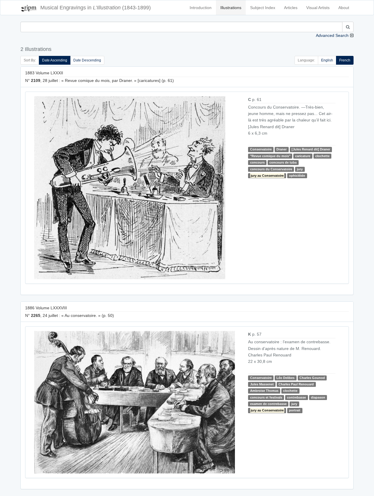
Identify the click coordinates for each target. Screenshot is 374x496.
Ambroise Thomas (264, 390)
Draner (281, 149)
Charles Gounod (312, 378)
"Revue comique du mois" (270, 156)
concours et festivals (266, 397)
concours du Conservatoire (271, 169)
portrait (294, 410)
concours (257, 162)
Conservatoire (261, 149)
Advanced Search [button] (332, 35)
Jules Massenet (262, 384)
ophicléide (297, 175)
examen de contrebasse (268, 404)
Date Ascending (54, 60)
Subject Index (262, 7)
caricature (302, 156)
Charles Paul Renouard (296, 384)
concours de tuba (283, 162)
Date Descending (87, 60)
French (344, 60)
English (327, 60)
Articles (290, 7)
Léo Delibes (285, 378)
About (343, 7)
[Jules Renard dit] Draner (311, 149)
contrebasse (296, 397)
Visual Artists (318, 7)
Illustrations (230, 7)
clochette (322, 156)
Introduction (201, 7)
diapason (318, 397)
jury (300, 169)
